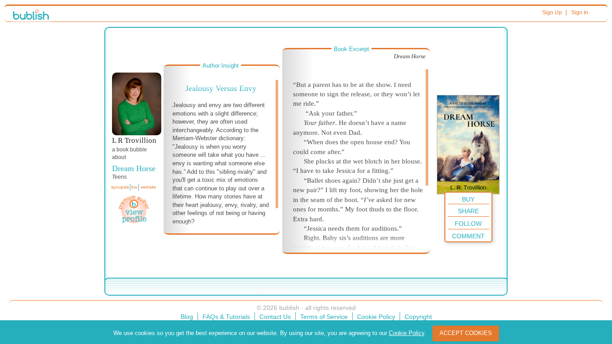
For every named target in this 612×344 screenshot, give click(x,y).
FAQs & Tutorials (226, 316)
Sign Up (552, 12)
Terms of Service (324, 316)
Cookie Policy (376, 316)
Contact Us (275, 316)
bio (134, 187)
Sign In (579, 12)
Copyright (418, 316)
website (148, 187)
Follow (468, 223)
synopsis (120, 187)
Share (468, 211)
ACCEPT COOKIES (466, 333)
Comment (468, 236)
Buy (468, 199)
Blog (187, 316)
